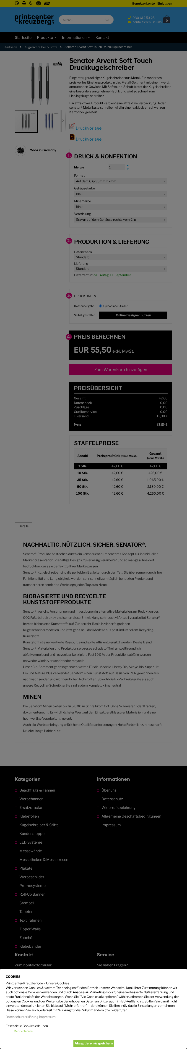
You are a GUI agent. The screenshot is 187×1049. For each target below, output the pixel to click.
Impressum (47, 1017)
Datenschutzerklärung (22, 1017)
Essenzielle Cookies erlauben (27, 1026)
